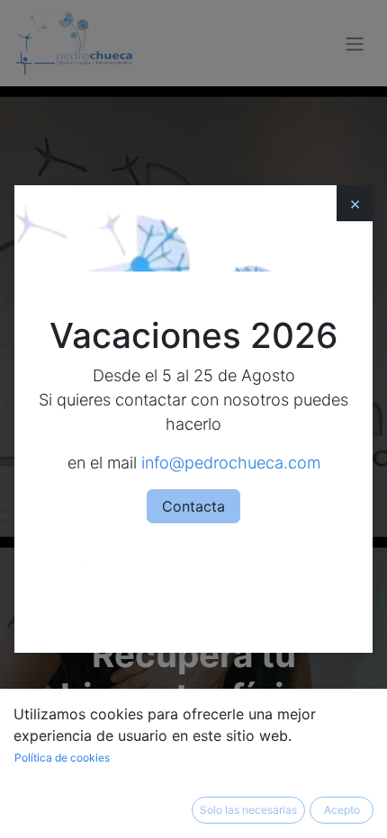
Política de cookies (62, 757)
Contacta (193, 506)
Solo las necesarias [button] (248, 809)
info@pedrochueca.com (230, 462)
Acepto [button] (342, 809)
